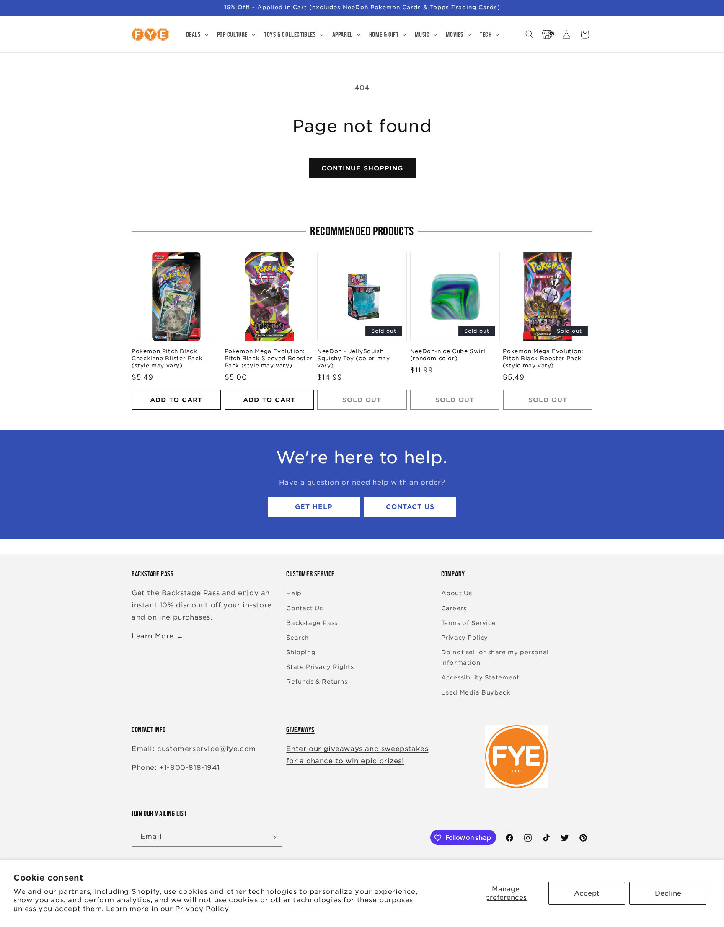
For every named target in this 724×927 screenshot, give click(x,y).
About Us (456, 593)
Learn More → (157, 636)
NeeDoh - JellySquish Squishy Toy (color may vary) (353, 359)
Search (297, 637)
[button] (196, 34)
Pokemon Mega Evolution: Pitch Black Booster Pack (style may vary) (543, 359)
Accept (587, 893)
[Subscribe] (273, 837)
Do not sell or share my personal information (495, 657)
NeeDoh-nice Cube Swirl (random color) (448, 355)
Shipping (300, 652)
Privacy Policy (202, 909)
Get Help (314, 507)
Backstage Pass (311, 623)
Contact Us (410, 507)
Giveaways (300, 730)
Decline (668, 893)
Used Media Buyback (475, 692)
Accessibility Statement (480, 677)
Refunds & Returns (316, 682)
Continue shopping (362, 168)
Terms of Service (468, 623)
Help (293, 593)
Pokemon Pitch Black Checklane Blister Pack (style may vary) (167, 359)
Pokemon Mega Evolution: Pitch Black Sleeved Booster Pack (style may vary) (269, 359)
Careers (454, 608)
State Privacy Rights (320, 667)
